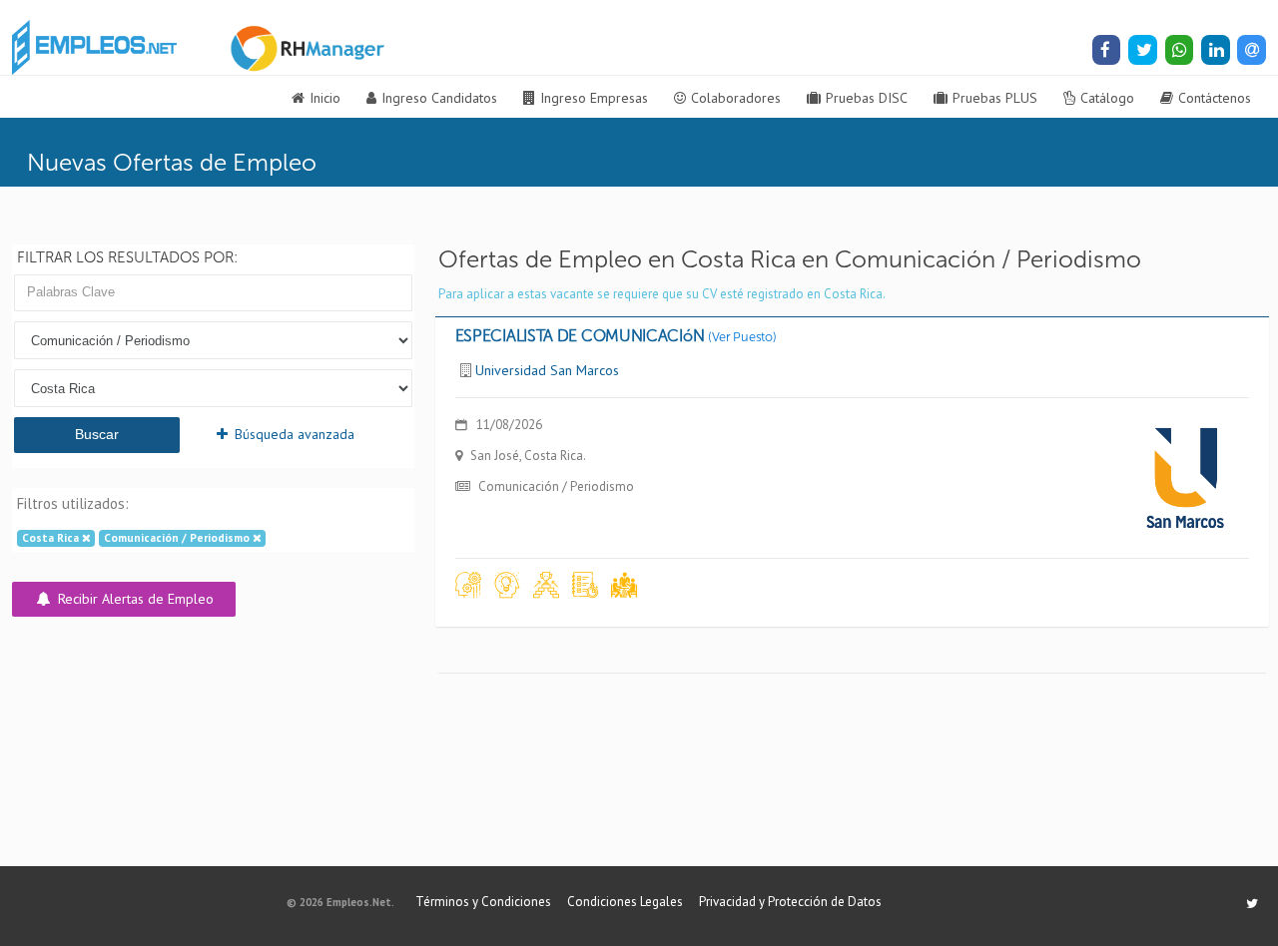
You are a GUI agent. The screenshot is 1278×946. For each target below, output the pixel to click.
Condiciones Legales (625, 901)
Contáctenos (1214, 98)
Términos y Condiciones (483, 901)
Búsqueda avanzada (292, 434)
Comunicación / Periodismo (178, 538)
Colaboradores (736, 98)
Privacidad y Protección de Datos (790, 901)
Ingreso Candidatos (439, 98)
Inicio (325, 98)
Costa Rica (52, 538)
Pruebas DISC (867, 98)
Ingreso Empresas (594, 98)
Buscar (97, 434)
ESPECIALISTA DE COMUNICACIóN (616, 335)
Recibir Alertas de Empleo (134, 599)
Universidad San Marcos (547, 370)
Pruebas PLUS (995, 98)
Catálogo (1107, 98)
